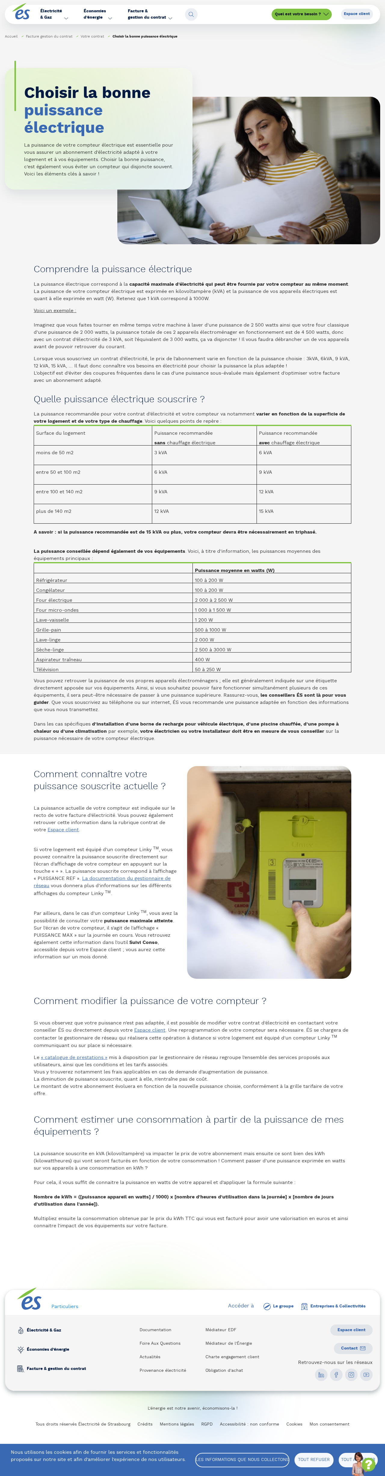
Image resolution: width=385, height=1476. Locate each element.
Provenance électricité (163, 1370)
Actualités (150, 1357)
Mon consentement (330, 1424)
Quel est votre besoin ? (298, 14)
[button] (54, 14)
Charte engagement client (232, 1357)
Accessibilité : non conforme (249, 1424)
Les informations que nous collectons (242, 1460)
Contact (349, 1348)
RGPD (207, 1424)
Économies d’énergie (48, 1349)
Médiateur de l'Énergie (228, 1343)
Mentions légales (177, 1424)
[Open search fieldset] (191, 14)
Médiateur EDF (220, 1330)
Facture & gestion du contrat (56, 1369)
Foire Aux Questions (160, 1343)
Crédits (144, 1424)
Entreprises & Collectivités (337, 1306)
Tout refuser (314, 1460)
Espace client (357, 14)
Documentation (155, 1330)
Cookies (294, 1424)
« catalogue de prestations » (74, 1057)
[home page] (21, 14)
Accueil (11, 36)
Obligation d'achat (224, 1370)
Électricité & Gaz (44, 1330)
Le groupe (283, 1306)
